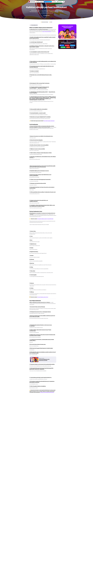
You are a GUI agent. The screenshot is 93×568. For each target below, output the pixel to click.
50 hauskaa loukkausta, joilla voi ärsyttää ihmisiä (45, 218)
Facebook (62, 45)
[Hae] (64, 2)
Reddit (69, 47)
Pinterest (67, 45)
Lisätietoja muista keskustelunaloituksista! (47, 392)
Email (73, 47)
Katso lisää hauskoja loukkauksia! (49, 120)
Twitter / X (73, 45)
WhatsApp (63, 47)
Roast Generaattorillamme (46, 31)
